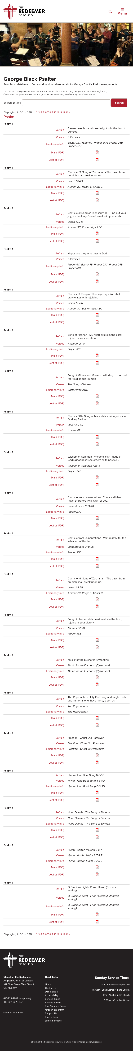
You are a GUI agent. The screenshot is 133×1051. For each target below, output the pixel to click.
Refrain (59, 130)
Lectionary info (55, 144)
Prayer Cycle (52, 1017)
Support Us (51, 1013)
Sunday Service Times (112, 978)
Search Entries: (12, 102)
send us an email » (13, 1012)
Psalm (8, 116)
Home (48, 984)
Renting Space (53, 1002)
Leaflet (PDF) (56, 160)
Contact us (50, 988)
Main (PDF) (57, 152)
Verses (60, 137)
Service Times (52, 998)
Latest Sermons (53, 1020)
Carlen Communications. (90, 1042)
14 (67, 112)
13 (64, 112)
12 (61, 112)
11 (58, 112)
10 (55, 112)
